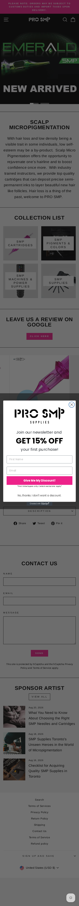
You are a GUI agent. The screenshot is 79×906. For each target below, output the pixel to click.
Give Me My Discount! (39, 480)
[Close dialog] (71, 404)
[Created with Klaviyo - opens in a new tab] (40, 504)
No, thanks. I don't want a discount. (39, 495)
